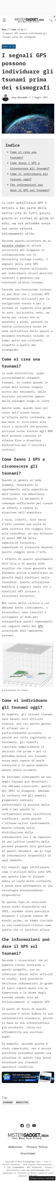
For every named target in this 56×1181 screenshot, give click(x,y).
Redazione (15, 1146)
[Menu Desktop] (4, 20)
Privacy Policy (37, 1146)
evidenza (8, 1102)
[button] (52, 20)
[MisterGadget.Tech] (29, 20)
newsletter (22, 1102)
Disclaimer (28, 1153)
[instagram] (28, 1125)
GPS (40, 626)
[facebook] (22, 1125)
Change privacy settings (42, 1178)
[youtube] (34, 1125)
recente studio (13, 245)
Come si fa (9, 46)
